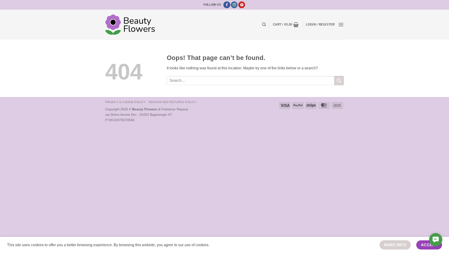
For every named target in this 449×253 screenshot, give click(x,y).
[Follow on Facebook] (226, 4)
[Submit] (339, 80)
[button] (264, 24)
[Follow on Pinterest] (241, 4)
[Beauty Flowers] (130, 24)
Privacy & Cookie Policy (125, 102)
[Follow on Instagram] (234, 4)
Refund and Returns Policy (172, 102)
